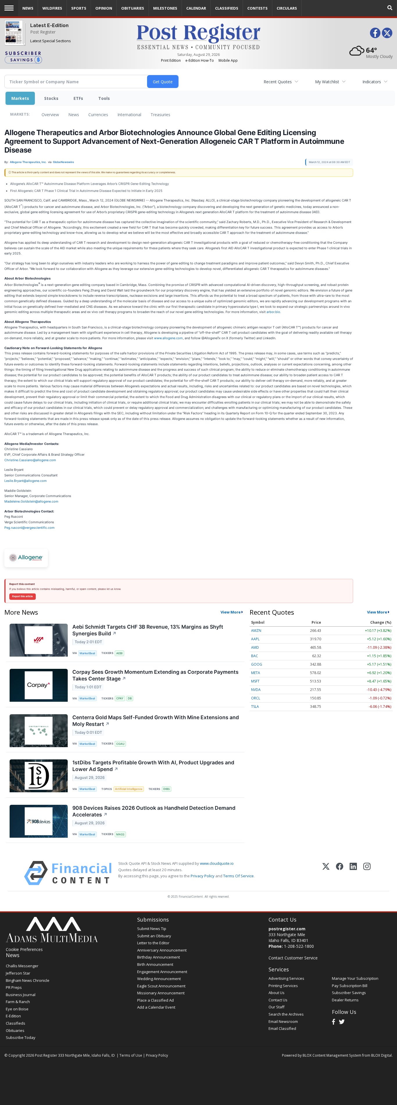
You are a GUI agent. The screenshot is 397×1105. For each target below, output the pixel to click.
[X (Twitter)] (326, 873)
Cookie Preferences (24, 949)
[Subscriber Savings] (66, 57)
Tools (104, 98)
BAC (254, 655)
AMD (255, 647)
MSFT (255, 681)
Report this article (22, 596)
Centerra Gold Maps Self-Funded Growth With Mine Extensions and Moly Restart (155, 720)
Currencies (98, 114)
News (73, 114)
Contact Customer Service (293, 958)
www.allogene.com (168, 338)
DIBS (166, 789)
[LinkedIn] (353, 873)
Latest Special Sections (50, 40)
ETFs (78, 98)
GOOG (256, 664)
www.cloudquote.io (217, 863)
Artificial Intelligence (128, 789)
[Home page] (198, 36)
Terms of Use (130, 1055)
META (255, 672)
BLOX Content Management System (332, 1055)
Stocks (51, 98)
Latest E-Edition (49, 25)
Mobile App (228, 60)
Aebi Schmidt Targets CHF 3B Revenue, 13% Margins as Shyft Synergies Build (147, 630)
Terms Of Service (238, 875)
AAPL (255, 639)
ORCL (255, 698)
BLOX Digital (381, 1055)
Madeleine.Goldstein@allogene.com (31, 501)
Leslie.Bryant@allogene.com (25, 481)
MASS (120, 834)
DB (130, 698)
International (129, 114)
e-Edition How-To (199, 60)
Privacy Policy (202, 875)
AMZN (256, 630)
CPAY (120, 698)
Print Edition (171, 60)
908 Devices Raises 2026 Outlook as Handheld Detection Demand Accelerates (153, 811)
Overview (50, 114)
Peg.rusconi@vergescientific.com (29, 528)
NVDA (256, 689)
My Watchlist (327, 81)
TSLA (255, 706)
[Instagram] (367, 873)
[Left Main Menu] (9, 8)
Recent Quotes (278, 81)
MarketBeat (87, 653)
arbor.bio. (274, 312)
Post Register (43, 32)
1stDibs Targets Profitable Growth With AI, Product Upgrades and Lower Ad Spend (153, 765)
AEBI (119, 653)
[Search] (390, 8)
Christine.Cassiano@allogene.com (30, 460)
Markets (20, 98)
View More (231, 612)
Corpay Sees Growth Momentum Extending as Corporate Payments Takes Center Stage (155, 675)
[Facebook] (340, 873)
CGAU (120, 743)
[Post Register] (14, 38)
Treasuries (160, 114)
